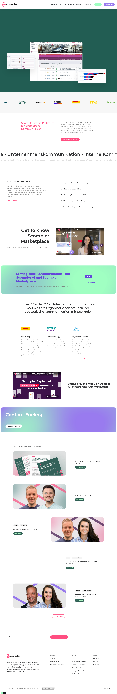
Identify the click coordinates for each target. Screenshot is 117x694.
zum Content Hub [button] (58, 616)
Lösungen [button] (70, 4)
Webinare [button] (27, 446)
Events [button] (20, 446)
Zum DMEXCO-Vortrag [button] (78, 358)
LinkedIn (96, 658)
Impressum (75, 677)
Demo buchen (54, 661)
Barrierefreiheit (76, 674)
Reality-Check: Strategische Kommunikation (85, 595)
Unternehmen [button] (88, 4)
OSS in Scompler (77, 668)
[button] (12, 200)
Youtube (95, 661)
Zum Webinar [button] (25, 360)
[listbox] (3, 693)
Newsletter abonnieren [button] (14, 426)
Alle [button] (14, 446)
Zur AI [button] (88, 276)
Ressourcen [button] (78, 4)
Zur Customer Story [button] (52, 352)
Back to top (107, 688)
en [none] (4, 692)
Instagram (96, 664)
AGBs (73, 658)
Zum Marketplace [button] (91, 282)
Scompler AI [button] (54, 4)
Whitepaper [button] (36, 446)
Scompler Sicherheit (78, 671)
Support (52, 658)
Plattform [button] (62, 4)
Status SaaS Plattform (78, 664)
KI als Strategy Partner (83, 495)
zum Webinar (79, 499)
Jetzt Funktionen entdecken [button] (70, 139)
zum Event (70, 567)
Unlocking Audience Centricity (25, 529)
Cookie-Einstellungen (48, 688)
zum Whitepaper (80, 467)
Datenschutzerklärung (79, 661)
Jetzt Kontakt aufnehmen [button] (59, 637)
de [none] (2, 692)
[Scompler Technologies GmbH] (9, 4)
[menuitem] (55, 4)
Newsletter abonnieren (57, 664)
